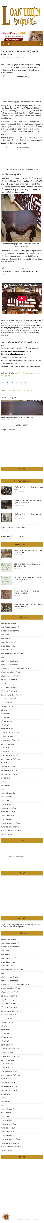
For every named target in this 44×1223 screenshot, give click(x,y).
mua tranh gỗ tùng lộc (10, 755)
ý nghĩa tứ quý (6, 835)
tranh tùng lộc (7, 801)
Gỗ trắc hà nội (6, 721)
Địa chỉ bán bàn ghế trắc (10, 687)
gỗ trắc (4, 710)
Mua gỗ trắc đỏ (7, 748)
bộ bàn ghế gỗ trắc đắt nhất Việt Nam (15, 669)
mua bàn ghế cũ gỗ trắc (10, 733)
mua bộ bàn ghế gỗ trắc (10, 740)
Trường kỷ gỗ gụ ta (8, 812)
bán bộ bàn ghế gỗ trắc (10, 631)
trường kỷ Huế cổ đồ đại (10, 823)
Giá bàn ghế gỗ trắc (8, 699)
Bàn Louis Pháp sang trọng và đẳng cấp (17, 417)
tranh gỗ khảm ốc (8, 793)
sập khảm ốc (5, 785)
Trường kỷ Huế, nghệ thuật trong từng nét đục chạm (28, 578)
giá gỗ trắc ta (6, 703)
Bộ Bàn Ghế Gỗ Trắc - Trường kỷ (13, 536)
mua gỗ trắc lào (7, 752)
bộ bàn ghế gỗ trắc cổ (9, 665)
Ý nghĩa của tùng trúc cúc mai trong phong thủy (26, 592)
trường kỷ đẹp (6, 804)
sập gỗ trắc (5, 778)
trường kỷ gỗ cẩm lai (9, 808)
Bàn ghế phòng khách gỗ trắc (12, 653)
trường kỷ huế (6, 819)
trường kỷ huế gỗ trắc (10, 827)
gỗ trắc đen (5, 714)
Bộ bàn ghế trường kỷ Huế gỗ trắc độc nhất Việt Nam (28, 502)
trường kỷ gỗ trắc (8, 816)
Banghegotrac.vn (33, 1220)
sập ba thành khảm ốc (9, 774)
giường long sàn (7, 706)
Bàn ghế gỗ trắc (7, 638)
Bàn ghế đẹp (5, 635)
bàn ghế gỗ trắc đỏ (8, 642)
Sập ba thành (6, 763)
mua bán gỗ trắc (7, 736)
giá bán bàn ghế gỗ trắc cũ (11, 695)
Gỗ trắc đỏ (5, 718)
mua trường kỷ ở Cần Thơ (10, 759)
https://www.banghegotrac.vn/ (13, 354)
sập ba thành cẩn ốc (8, 767)
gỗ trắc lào (5, 725)
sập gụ (3, 782)
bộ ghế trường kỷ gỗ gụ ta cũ (13, 528)
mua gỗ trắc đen (7, 744)
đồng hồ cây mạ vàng (9, 691)
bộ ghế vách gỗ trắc (9, 680)
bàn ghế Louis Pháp (15, 390)
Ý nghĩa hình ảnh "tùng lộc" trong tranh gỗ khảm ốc (28, 605)
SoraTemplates (18, 1220)
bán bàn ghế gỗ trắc (9, 623)
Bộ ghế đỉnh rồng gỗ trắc (11, 672)
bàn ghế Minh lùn (7, 650)
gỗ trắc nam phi (7, 729)
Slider (3, 789)
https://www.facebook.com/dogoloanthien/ (25, 366)
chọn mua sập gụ (7, 684)
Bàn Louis (27, 390)
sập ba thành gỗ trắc (9, 770)
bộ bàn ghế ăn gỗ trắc (9, 661)
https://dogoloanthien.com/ (18, 351)
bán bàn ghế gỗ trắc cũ (10, 627)
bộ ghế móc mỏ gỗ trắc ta (11, 676)
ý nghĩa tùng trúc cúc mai (11, 831)
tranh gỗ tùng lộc (8, 797)
